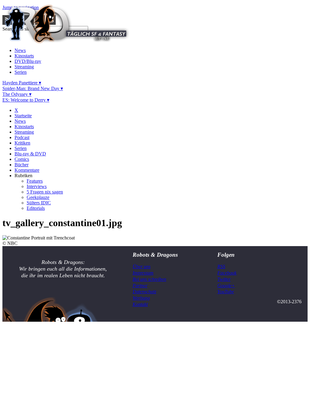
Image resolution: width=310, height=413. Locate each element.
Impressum (143, 272)
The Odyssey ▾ (16, 94)
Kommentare (27, 170)
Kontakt (140, 304)
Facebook (226, 272)
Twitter (224, 279)
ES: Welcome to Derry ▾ (25, 99)
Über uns (141, 266)
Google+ (226, 285)
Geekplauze (38, 197)
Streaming (24, 66)
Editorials (36, 208)
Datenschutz (144, 291)
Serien (21, 72)
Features (35, 181)
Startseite (23, 115)
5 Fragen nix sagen (45, 191)
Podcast (22, 137)
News (20, 50)
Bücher (21, 164)
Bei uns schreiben (149, 279)
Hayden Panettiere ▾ (21, 82)
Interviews (37, 186)
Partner (140, 285)
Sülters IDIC (39, 202)
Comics (22, 159)
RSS (221, 266)
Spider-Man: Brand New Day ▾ (32, 88)
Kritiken (22, 142)
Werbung (141, 298)
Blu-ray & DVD (30, 153)
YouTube (225, 291)
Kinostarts (24, 55)
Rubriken (23, 175)
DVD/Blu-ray (28, 61)
